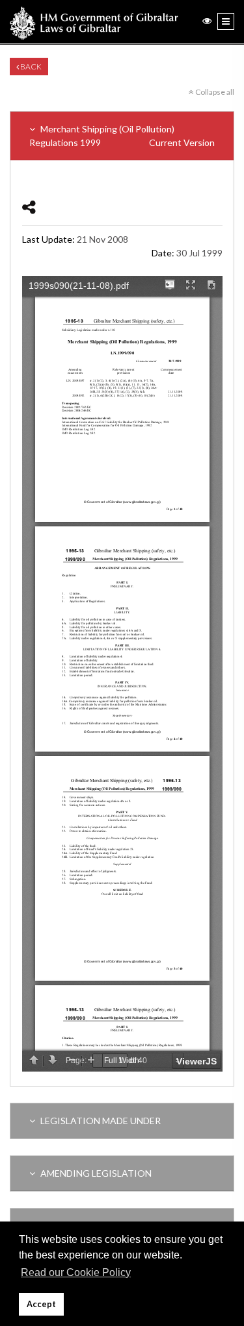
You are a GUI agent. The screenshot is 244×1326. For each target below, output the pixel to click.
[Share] (29, 206)
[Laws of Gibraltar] (94, 21)
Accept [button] (41, 1304)
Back (30, 66)
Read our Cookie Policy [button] (76, 1272)
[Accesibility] (206, 20)
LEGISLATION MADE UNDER (99, 1120)
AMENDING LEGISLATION (95, 1173)
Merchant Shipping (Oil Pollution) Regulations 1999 (122, 135)
